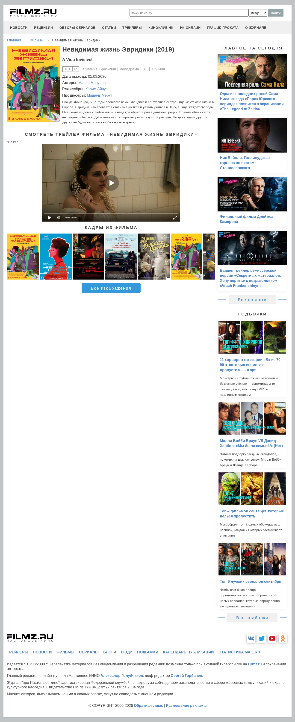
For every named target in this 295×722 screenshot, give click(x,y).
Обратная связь (148, 706)
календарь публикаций (188, 652)
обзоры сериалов (77, 27)
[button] (209, 256)
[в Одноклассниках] (283, 638)
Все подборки (252, 617)
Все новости (252, 299)
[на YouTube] (272, 638)
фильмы (65, 652)
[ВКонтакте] (251, 638)
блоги (109, 652)
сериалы (89, 652)
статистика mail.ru (239, 652)
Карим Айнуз (96, 89)
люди (127, 652)
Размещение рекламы (186, 706)
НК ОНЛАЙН (190, 27)
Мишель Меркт (99, 95)
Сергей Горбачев (186, 676)
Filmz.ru (255, 664)
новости (19, 27)
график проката (223, 27)
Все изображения (111, 288)
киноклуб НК (161, 27)
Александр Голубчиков (121, 676)
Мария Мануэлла (93, 83)
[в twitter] (261, 638)
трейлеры (132, 27)
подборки (147, 652)
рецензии (43, 27)
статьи (109, 27)
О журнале (255, 27)
